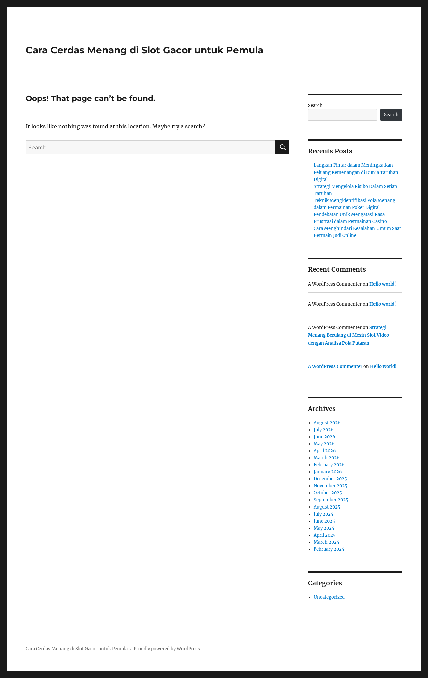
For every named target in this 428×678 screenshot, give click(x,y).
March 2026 (327, 458)
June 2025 (324, 521)
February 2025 (329, 549)
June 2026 (324, 437)
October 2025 (328, 493)
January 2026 (328, 472)
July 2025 (323, 514)
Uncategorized (329, 597)
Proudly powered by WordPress (167, 649)
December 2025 (330, 479)
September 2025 (331, 500)
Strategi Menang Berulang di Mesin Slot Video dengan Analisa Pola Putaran (348, 335)
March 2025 (326, 542)
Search (315, 105)
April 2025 (325, 535)
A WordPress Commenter (335, 366)
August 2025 (327, 507)
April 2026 (325, 451)
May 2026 (324, 444)
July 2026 (324, 430)
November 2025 (330, 486)
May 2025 (324, 528)
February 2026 (329, 465)
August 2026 (327, 423)
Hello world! (382, 284)
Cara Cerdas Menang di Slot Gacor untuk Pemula (144, 50)
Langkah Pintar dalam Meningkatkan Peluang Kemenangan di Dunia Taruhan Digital (356, 172)
